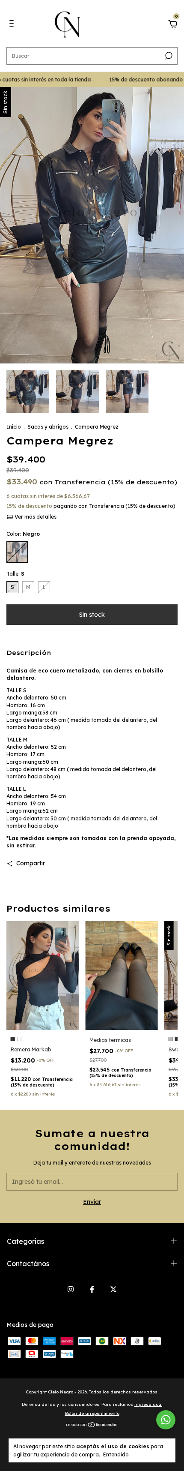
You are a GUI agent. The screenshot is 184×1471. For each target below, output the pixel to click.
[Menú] (13, 25)
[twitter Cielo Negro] (113, 1289)
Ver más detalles (34, 516)
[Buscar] (167, 56)
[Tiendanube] (92, 1425)
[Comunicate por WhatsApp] (165, 1419)
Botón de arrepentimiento (92, 1413)
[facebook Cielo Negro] (92, 1289)
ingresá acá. (148, 1404)
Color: (23, 534)
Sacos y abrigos (47, 426)
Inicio (13, 426)
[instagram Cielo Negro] (70, 1289)
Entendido (116, 1454)
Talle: (15, 573)
